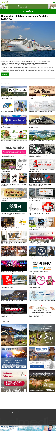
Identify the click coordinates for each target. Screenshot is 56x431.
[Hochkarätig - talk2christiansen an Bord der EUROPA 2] (28, 39)
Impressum (4, 412)
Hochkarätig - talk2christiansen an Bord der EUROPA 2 (24, 17)
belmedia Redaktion (13, 59)
